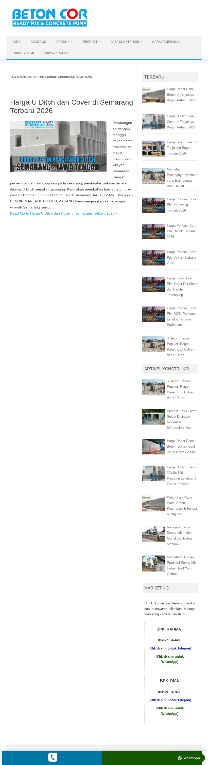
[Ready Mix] (52, 27)
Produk (63, 42)
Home (16, 42)
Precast (90, 42)
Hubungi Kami (22, 53)
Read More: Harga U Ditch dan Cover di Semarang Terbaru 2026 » (64, 213)
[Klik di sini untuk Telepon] (170, 648)
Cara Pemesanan (166, 42)
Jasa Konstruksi (125, 42)
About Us (38, 42)
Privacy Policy (56, 53)
